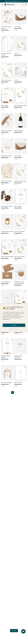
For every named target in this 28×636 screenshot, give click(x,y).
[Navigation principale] (2, 4)
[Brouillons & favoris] (23, 4)
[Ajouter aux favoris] (11, 11)
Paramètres (14, 322)
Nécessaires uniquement (14, 329)
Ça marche (14, 325)
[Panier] (25, 4)
